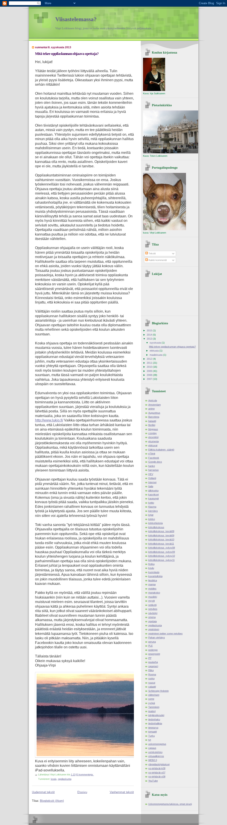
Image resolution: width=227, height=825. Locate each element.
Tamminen (153, 707)
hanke (151, 466)
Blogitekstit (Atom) (52, 800)
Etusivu (82, 792)
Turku (151, 735)
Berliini (151, 425)
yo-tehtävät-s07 (156, 772)
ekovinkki (153, 437)
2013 (150, 338)
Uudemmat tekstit (43, 792)
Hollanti (152, 478)
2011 (150, 362)
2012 (150, 358)
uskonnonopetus (157, 744)
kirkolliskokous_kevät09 (161, 535)
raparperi (153, 666)
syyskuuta (156, 342)
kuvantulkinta (155, 576)
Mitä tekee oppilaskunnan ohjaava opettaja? (67, 54)
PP (149, 658)
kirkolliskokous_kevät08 (161, 531)
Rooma (152, 674)
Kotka (151, 564)
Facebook (153, 457)
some (151, 698)
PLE (150, 645)
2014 (150, 334)
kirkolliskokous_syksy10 (161, 556)
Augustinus (154, 413)
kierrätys (153, 511)
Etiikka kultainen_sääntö (161, 449)
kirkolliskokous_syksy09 (161, 552)
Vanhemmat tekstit (122, 792)
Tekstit (152, 253)
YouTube (153, 780)
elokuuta (154, 350)
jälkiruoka (153, 490)
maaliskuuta (156, 355)
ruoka (151, 678)
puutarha (153, 662)
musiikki (152, 596)
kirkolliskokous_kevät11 (161, 543)
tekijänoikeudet (156, 715)
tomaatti (152, 731)
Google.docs (155, 461)
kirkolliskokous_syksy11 (161, 560)
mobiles (152, 588)
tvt (149, 739)
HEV (150, 474)
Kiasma (152, 506)
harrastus (153, 470)
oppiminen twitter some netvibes (165, 633)
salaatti (152, 686)
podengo (153, 650)
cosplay (152, 433)
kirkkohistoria (155, 523)
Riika (151, 670)
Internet (152, 482)
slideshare (153, 695)
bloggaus (153, 429)
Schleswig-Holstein (158, 691)
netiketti (152, 605)
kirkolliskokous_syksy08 (161, 547)
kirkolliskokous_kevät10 (161, 539)
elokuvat (152, 445)
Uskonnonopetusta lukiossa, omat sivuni (170, 804)
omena (152, 617)
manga (152, 584)
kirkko (151, 519)
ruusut (151, 682)
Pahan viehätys (156, 637)
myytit (151, 600)
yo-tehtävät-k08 (156, 768)
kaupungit (153, 498)
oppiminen (153, 629)
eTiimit (151, 453)
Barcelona (153, 416)
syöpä (151, 703)
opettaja (152, 621)
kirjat (150, 515)
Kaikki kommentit (157, 260)
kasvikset (153, 494)
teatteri (152, 711)
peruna (152, 641)
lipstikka (152, 580)
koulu (54, 779)
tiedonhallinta (155, 723)
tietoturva (153, 727)
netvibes (152, 609)
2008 (150, 375)
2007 (150, 379)
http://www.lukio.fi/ (49, 420)
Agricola (152, 400)
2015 (150, 330)
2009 (150, 371)
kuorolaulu (153, 572)
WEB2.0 (152, 760)
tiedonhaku (154, 719)
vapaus (152, 748)
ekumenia (153, 441)
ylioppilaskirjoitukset (159, 764)
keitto (151, 502)
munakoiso (154, 592)
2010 (150, 366)
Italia (150, 486)
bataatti (152, 421)
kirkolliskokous (156, 527)
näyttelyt (152, 613)
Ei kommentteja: (85, 774)
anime (151, 408)
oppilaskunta (64, 779)
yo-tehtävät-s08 (156, 776)
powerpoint (154, 654)
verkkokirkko (155, 752)
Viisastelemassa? (75, 19)
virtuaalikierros (156, 756)
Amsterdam (154, 404)
